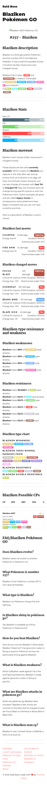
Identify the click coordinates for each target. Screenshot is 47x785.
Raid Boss (10, 6)
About (6, 769)
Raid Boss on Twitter (34, 755)
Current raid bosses (12, 752)
